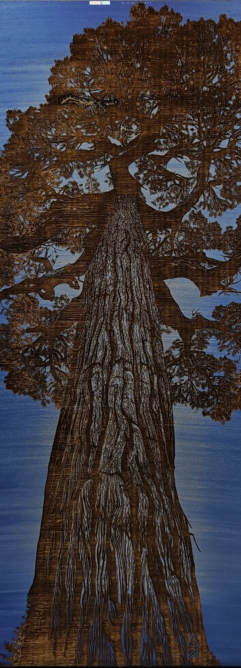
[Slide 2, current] (119, 666)
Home (123, 2)
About (133, 2)
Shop (128, 2)
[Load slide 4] (122, 666)
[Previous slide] (90, 666)
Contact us (140, 2)
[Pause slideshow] (147, 666)
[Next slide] (150, 666)
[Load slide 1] (118, 666)
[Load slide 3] (121, 666)
